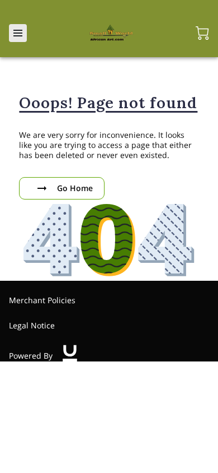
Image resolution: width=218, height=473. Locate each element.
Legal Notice (32, 325)
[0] (202, 33)
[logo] (69, 356)
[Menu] (18, 33)
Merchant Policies (42, 300)
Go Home (75, 188)
